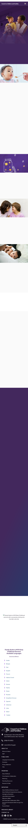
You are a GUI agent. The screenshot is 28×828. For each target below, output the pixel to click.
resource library (7, 809)
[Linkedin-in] (11, 816)
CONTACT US (5, 812)
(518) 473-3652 (8, 740)
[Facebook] (5, 816)
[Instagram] (3, 816)
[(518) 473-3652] (2, 740)
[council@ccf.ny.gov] (2, 745)
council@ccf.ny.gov (10, 745)
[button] (25, 3)
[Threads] (8, 816)
